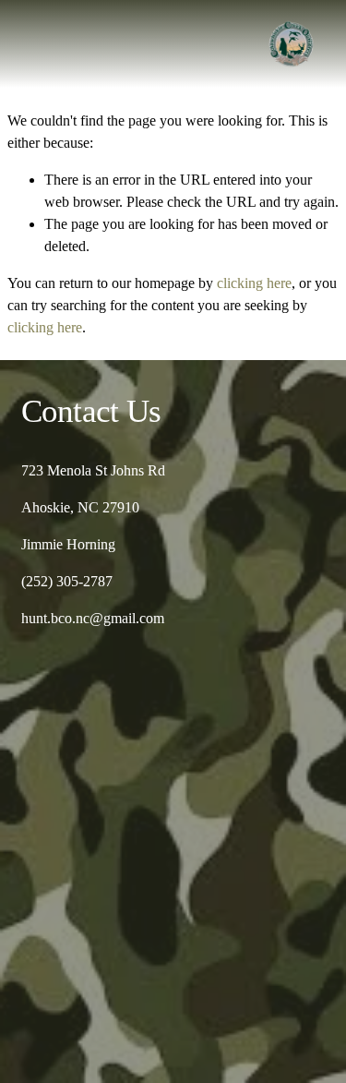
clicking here (254, 283)
